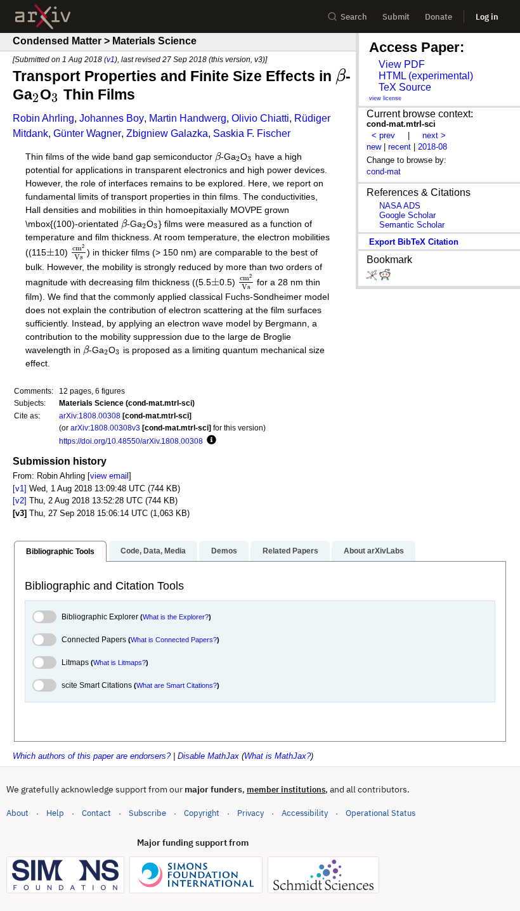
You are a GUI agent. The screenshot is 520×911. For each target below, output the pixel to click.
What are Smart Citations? (176, 685)
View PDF (402, 64)
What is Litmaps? (119, 662)
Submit (396, 16)
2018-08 (432, 147)
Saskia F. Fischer (251, 133)
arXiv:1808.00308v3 (105, 427)
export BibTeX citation (413, 242)
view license (385, 98)
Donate (438, 16)
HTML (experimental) (426, 75)
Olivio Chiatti (260, 118)
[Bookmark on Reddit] (385, 277)
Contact (96, 813)
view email (109, 476)
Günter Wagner (87, 133)
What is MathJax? (277, 756)
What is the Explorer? (176, 617)
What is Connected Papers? (174, 639)
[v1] (20, 488)
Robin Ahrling (43, 118)
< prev (383, 135)
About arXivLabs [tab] (374, 550)
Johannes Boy (111, 118)
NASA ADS (399, 205)
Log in (487, 16)
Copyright (201, 813)
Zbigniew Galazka (167, 133)
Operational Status (380, 812)
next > (434, 135)
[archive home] (42, 16)
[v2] (20, 500)
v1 (111, 59)
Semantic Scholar (412, 224)
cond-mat (384, 171)
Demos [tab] (224, 550)
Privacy (250, 813)
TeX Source (405, 87)
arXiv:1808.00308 (89, 415)
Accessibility (305, 813)
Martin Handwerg (187, 118)
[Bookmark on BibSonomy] (373, 277)
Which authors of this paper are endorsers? (92, 756)
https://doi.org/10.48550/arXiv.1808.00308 (131, 441)
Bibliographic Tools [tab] (60, 551)
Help (55, 813)
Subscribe (147, 813)
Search (354, 16)
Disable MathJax (208, 756)
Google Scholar (407, 215)
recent (399, 147)
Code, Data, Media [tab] (153, 550)
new (374, 147)
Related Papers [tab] (290, 550)
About (17, 813)
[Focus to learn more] (209, 440)
